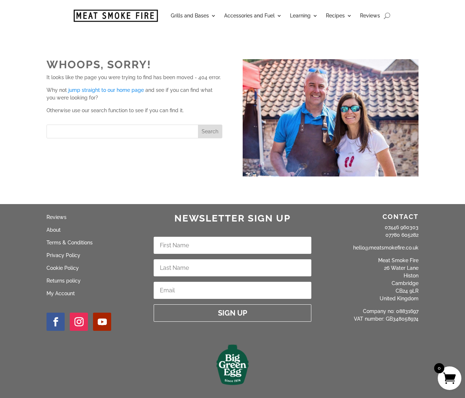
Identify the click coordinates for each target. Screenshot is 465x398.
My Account (60, 293)
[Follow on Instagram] (79, 322)
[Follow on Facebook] (55, 322)
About (53, 230)
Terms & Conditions (69, 242)
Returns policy (63, 281)
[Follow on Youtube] (102, 322)
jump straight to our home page (106, 90)
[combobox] (122, 131)
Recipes (335, 16)
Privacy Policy (63, 255)
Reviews (370, 16)
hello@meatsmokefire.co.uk (385, 248)
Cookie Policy (62, 268)
